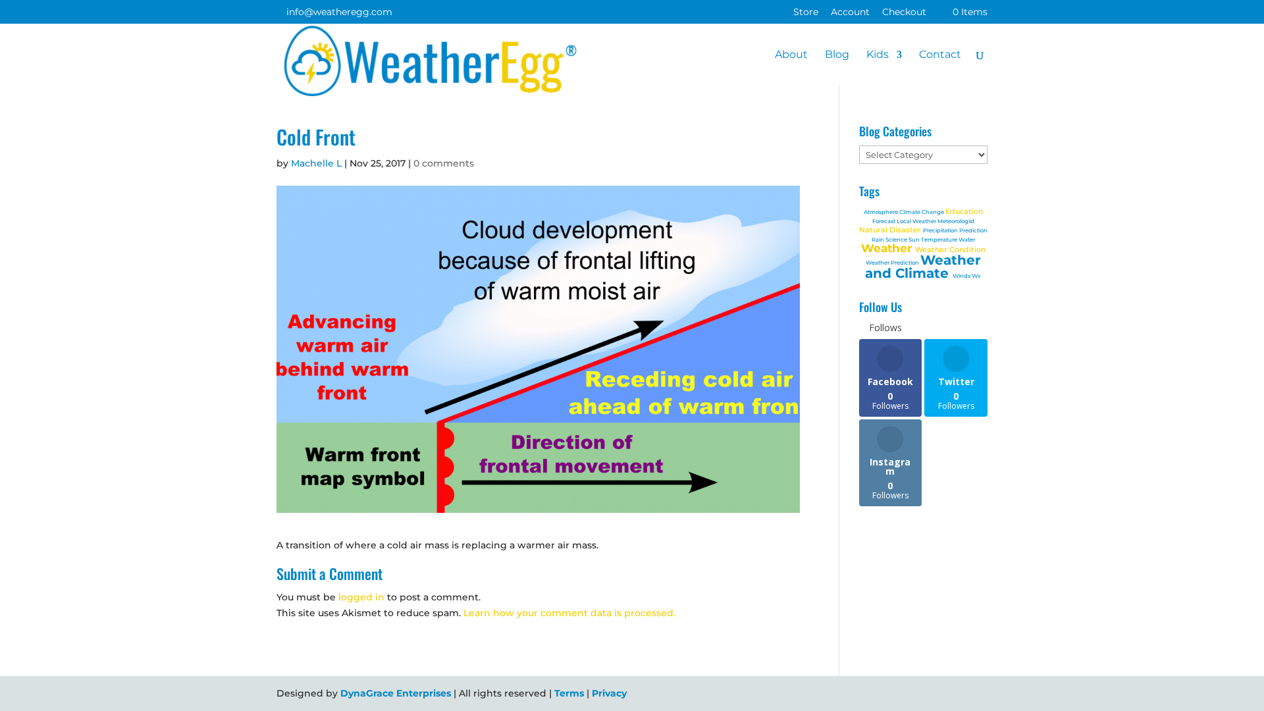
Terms (569, 693)
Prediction (973, 230)
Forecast (884, 221)
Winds (962, 276)
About (791, 55)
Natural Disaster (891, 229)
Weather (888, 248)
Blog (837, 55)
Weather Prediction (893, 262)
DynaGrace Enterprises (395, 693)
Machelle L (316, 163)
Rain (878, 239)
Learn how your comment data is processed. (569, 613)
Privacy (609, 693)
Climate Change (922, 212)
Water (967, 239)
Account (850, 12)
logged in (361, 597)
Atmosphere (881, 212)
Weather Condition (950, 249)
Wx (976, 276)
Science (896, 239)
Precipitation (941, 230)
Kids (877, 55)
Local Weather (917, 221)
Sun (914, 239)
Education (964, 211)
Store (805, 12)
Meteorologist (955, 221)
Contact (940, 55)
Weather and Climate (923, 266)
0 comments (443, 163)
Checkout (904, 12)
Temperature (940, 239)
